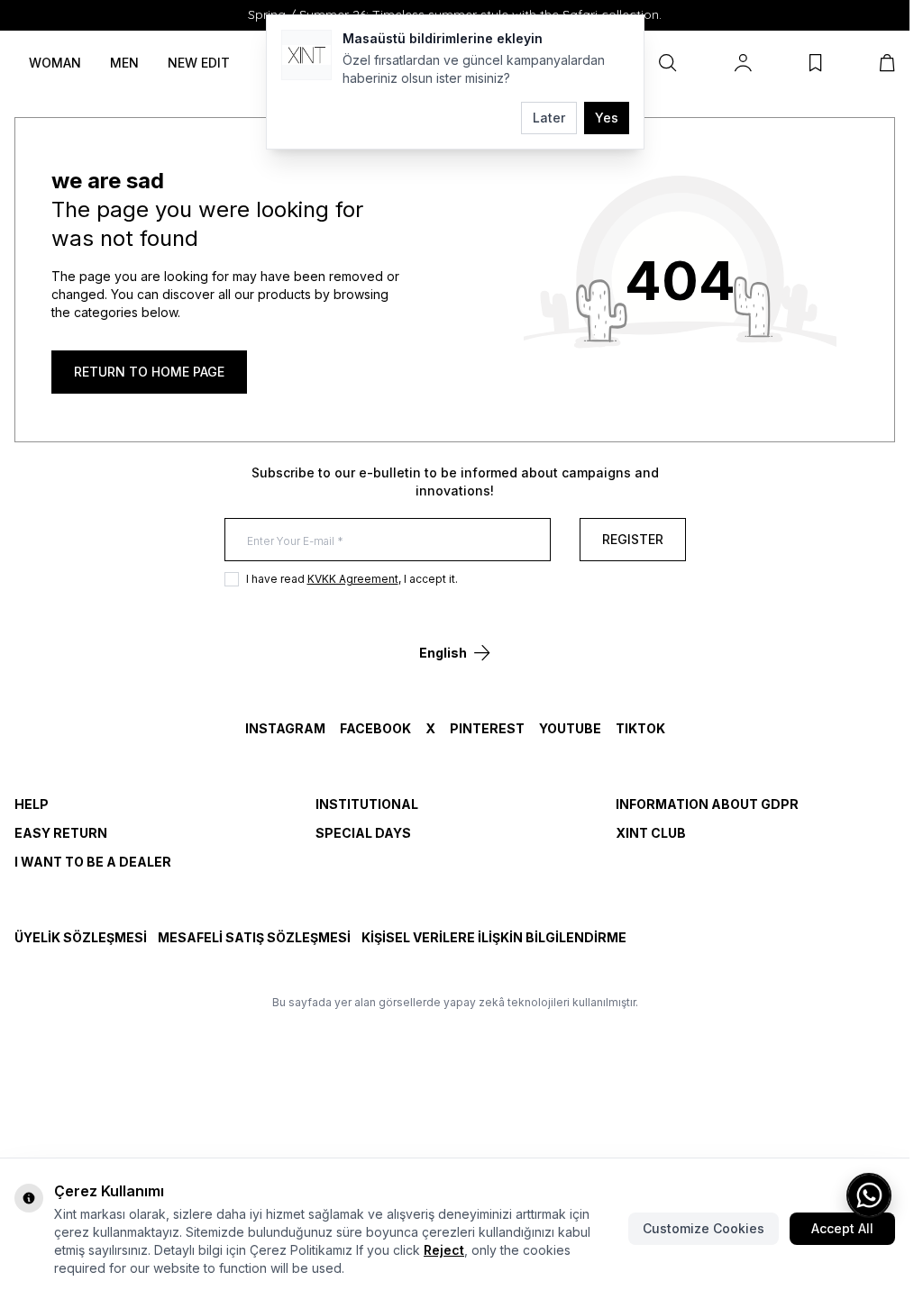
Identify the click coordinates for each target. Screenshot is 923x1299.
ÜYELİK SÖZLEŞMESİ (80, 937)
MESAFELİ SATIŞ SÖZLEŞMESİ (254, 937)
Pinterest (487, 728)
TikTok (640, 728)
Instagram (285, 728)
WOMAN (55, 62)
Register (632, 539)
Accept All (842, 1228)
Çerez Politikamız (301, 1250)
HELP (31, 804)
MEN (124, 62)
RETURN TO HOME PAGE (149, 371)
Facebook (375, 728)
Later (549, 117)
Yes (606, 117)
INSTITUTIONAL (366, 804)
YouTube (570, 728)
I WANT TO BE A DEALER (92, 861)
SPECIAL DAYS (363, 832)
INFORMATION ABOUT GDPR (707, 804)
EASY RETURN (60, 832)
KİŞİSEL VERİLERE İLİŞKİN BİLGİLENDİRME (493, 937)
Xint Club (651, 832)
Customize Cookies (703, 1228)
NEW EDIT (199, 62)
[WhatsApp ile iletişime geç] (868, 1195)
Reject (444, 1250)
